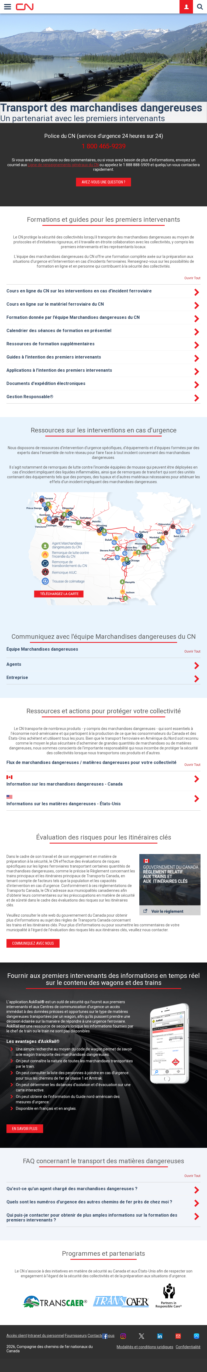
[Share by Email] (178, 1337)
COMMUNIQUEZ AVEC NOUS (33, 943)
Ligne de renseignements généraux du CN (63, 165)
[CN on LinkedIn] (160, 1337)
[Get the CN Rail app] (196, 1337)
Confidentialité (188, 1347)
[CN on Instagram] (123, 1337)
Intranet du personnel (46, 1335)
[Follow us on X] (141, 1337)
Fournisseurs (76, 1335)
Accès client (16, 1335)
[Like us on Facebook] (105, 1337)
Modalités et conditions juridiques (145, 1347)
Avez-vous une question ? (103, 182)
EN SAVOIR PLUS (24, 1129)
